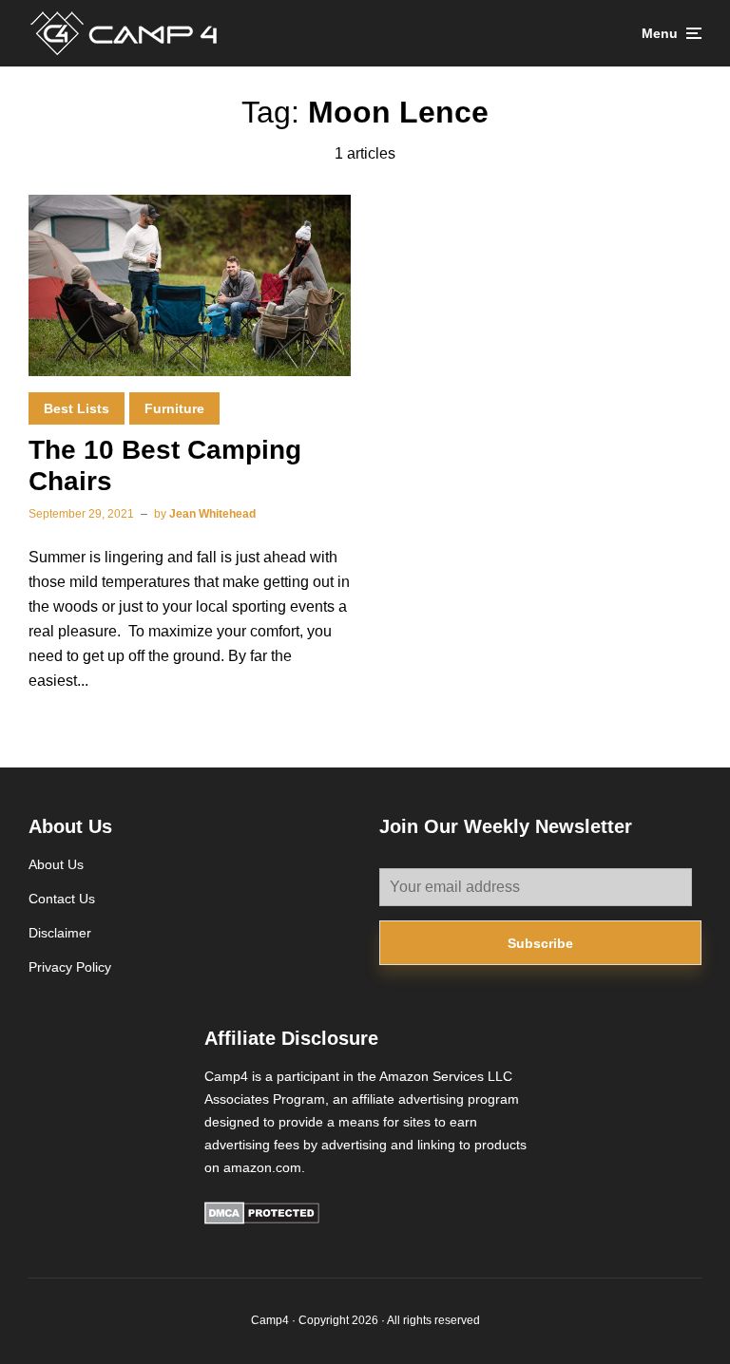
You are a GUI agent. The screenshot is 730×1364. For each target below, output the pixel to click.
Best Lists (76, 408)
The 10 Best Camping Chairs (165, 466)
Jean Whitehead (212, 514)
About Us (56, 864)
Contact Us (62, 898)
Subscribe (540, 943)
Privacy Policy (70, 967)
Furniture (174, 408)
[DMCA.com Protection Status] (261, 1219)
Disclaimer (60, 932)
